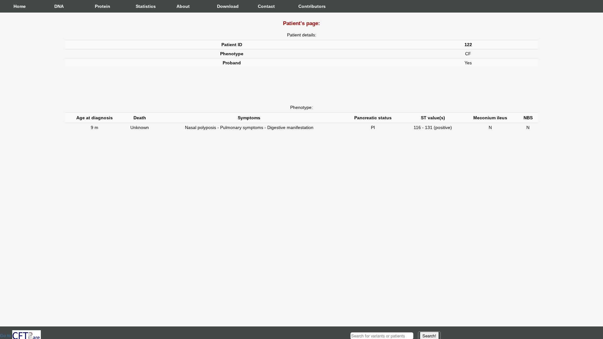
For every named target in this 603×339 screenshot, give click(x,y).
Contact (264, 6)
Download (223, 6)
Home (20, 6)
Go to (6, 335)
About (183, 6)
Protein (101, 6)
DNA (59, 6)
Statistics (142, 6)
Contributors (304, 6)
